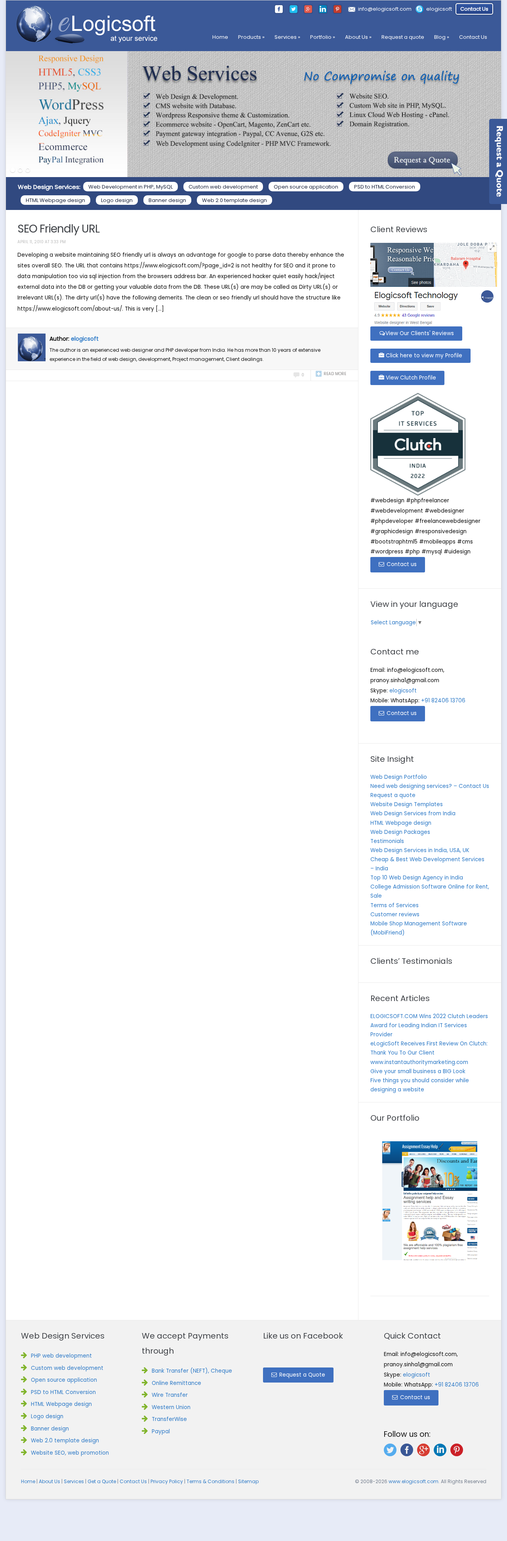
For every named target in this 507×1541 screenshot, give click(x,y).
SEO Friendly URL (58, 228)
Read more (335, 374)
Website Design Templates (406, 804)
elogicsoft (439, 9)
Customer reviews (394, 914)
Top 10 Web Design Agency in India (416, 877)
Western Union (171, 1407)
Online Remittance (176, 1383)
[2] (20, 170)
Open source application (306, 187)
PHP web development (61, 1356)
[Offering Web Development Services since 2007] (87, 25)
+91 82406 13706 (443, 700)
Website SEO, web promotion (70, 1453)
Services (287, 37)
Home (220, 37)
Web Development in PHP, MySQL (130, 187)
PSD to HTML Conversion (384, 187)
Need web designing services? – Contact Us (429, 786)
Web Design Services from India (413, 813)
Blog (441, 37)
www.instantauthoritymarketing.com (419, 1062)
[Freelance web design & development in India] (253, 114)
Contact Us (474, 9)
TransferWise (169, 1419)
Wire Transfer (170, 1395)
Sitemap (248, 1481)
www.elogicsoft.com (413, 1481)
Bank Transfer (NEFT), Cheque (192, 1371)
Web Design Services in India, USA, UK (419, 850)
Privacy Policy (167, 1481)
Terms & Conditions (210, 1481)
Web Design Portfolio (398, 777)
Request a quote (402, 37)
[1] (12, 170)
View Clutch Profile (410, 377)
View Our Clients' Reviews (419, 333)
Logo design (117, 200)
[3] (27, 170)
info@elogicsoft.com (385, 9)
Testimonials (387, 841)
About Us (358, 37)
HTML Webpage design (55, 200)
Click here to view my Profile (423, 355)
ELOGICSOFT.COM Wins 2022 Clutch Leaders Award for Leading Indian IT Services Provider (429, 1025)
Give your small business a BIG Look (417, 1071)
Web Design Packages (400, 832)
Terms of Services (394, 905)
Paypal (161, 1431)
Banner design (167, 200)
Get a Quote (102, 1481)
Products (251, 37)
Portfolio (322, 37)
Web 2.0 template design (234, 200)
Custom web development (223, 187)
